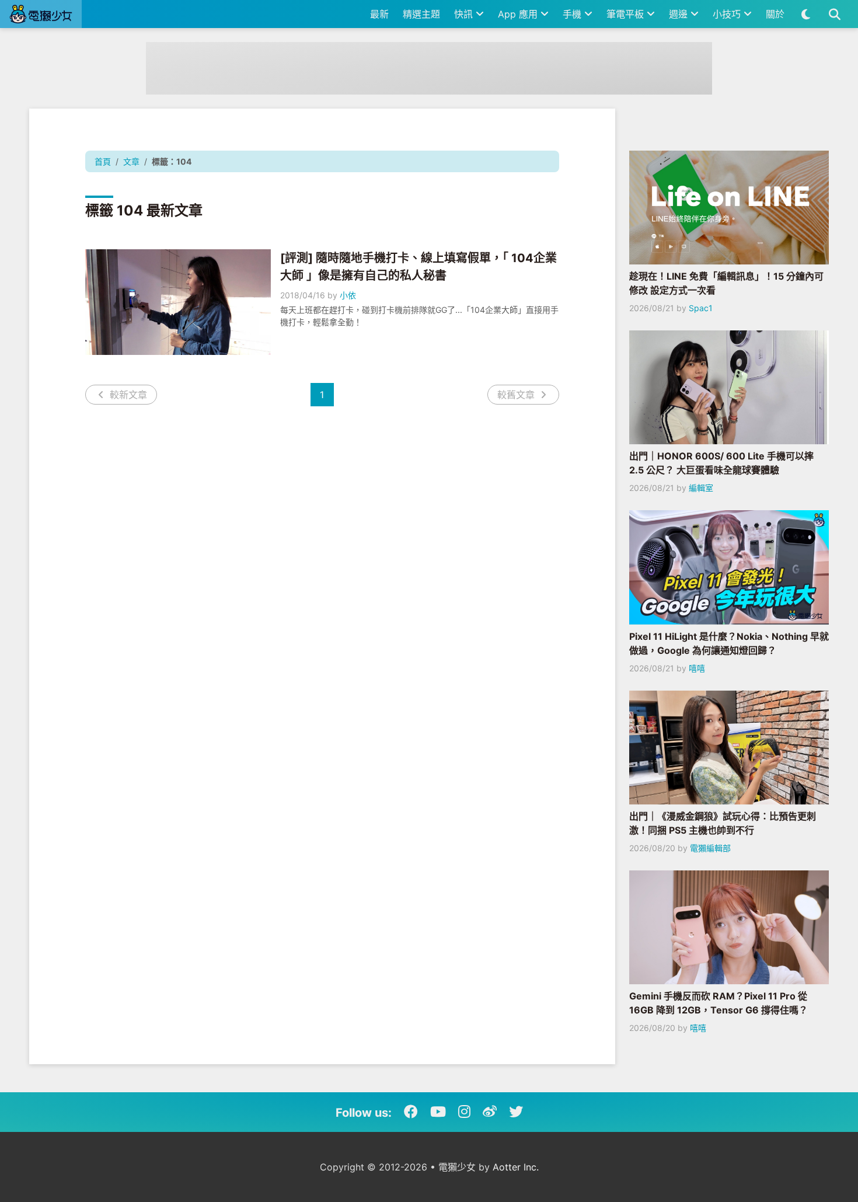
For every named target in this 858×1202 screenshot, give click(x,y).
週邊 (679, 14)
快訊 (465, 14)
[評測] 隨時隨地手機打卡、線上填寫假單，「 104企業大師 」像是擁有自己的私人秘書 (418, 267)
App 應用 (519, 14)
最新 (379, 14)
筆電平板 (626, 14)
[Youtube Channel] (438, 1112)
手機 (573, 14)
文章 (131, 161)
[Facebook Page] (411, 1112)
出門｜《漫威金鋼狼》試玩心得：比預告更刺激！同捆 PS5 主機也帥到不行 (722, 823)
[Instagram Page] (464, 1112)
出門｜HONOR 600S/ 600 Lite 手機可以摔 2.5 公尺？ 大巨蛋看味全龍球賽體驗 (721, 463)
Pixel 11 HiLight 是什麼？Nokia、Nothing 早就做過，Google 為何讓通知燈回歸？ (729, 643)
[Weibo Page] (490, 1112)
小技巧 (728, 14)
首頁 (103, 161)
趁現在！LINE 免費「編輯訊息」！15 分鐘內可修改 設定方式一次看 (726, 283)
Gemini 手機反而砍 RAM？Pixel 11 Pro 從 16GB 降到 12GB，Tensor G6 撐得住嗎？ (718, 1003)
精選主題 (421, 14)
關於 (775, 14)
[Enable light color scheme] (805, 14)
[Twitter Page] (516, 1112)
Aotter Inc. (516, 1167)
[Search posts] (834, 14)
